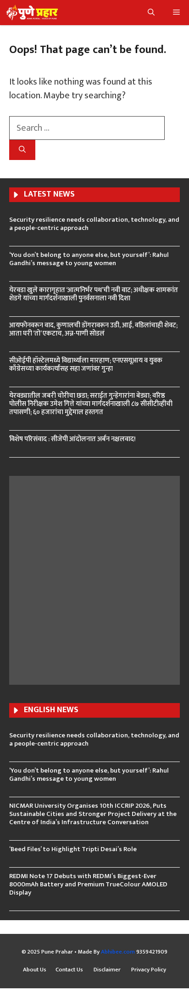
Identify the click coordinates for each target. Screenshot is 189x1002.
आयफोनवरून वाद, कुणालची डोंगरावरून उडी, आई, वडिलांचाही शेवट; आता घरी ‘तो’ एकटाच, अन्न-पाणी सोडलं (93, 329)
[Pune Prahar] (31, 12)
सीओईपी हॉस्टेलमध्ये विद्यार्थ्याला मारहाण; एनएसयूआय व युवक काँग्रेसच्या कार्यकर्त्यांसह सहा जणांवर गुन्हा (85, 364)
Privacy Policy (148, 970)
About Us (34, 970)
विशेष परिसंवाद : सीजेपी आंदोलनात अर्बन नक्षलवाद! (72, 439)
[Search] (22, 150)
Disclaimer (108, 970)
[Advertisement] (94, 579)
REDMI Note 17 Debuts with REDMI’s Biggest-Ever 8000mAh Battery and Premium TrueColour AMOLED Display (88, 884)
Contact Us (70, 970)
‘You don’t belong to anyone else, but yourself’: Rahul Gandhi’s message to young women (89, 259)
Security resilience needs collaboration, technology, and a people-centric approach (94, 224)
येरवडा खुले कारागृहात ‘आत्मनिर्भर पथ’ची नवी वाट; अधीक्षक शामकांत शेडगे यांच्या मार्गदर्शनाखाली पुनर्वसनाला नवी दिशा (93, 294)
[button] (151, 12)
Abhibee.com (118, 952)
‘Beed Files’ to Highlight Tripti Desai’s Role (73, 849)
